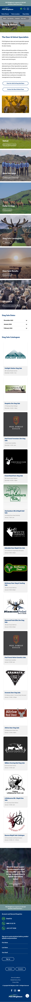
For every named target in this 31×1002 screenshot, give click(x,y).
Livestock (17, 18)
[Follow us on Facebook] (11, 990)
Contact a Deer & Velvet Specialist (15, 884)
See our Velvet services (9, 145)
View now (7, 242)
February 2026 (8, 328)
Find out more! (7, 210)
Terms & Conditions (15, 977)
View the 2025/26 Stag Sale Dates (15, 83)
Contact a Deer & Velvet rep (10, 177)
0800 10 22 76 (10, 923)
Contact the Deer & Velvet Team (15, 89)
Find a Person (5, 14)
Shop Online (26, 14)
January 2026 (8, 324)
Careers (10, 969)
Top (27, 996)
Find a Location (15, 14)
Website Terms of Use (15, 980)
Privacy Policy (15, 982)
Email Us (9, 918)
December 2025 (8, 320)
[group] (15, 3)
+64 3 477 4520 (11, 928)
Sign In (21, 9)
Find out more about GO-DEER (11, 306)
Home (4, 18)
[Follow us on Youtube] (19, 990)
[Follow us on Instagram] (15, 990)
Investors (20, 969)
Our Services (11, 18)
